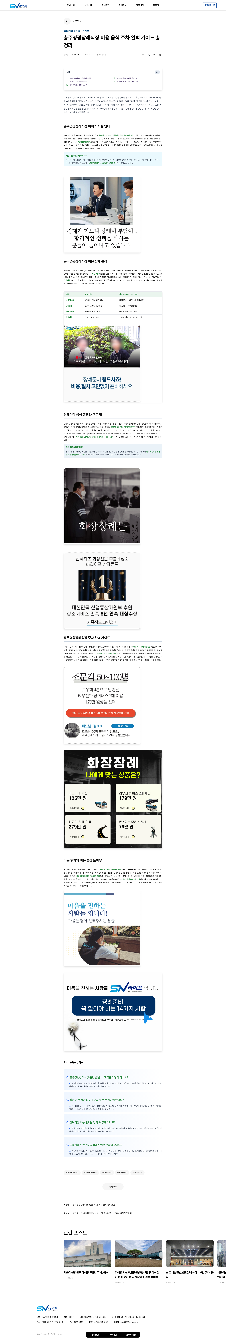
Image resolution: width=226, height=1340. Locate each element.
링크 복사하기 (101, 55)
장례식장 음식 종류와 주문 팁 (78, 82)
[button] (162, 1255)
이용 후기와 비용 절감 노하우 (78, 85)
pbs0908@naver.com (129, 1322)
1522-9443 (78, 1322)
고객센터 (140, 5)
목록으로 (113, 1186)
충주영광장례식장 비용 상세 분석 (127, 78)
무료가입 (113, 1335)
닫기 (157, 72)
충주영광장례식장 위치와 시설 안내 (80, 78)
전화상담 (95, 1335)
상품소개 (88, 5)
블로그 (156, 5)
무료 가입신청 (210, 5)
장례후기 (105, 5)
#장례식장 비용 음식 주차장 (76, 31)
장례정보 (122, 5)
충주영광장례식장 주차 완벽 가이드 (128, 82)
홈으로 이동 (131, 1335)
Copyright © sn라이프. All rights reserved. (51, 1334)
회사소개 (71, 5)
